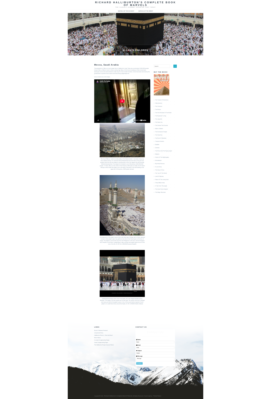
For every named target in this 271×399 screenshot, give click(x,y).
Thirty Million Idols (160, 182)
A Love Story (158, 166)
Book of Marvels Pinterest (101, 330)
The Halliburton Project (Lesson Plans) (104, 345)
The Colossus (158, 106)
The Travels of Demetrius (161, 100)
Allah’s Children (159, 128)
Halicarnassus (158, 103)
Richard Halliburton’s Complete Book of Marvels (135, 4)
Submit (139, 363)
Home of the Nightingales (162, 157)
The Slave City (158, 122)
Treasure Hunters (159, 141)
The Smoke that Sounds (161, 125)
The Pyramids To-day (160, 116)
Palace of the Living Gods (162, 179)
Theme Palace (157, 396)
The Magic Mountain (160, 192)
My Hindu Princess (160, 163)
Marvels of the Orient (145, 11)
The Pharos (158, 109)
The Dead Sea (158, 135)
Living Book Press (98, 333)
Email (139, 345)
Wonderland (158, 160)
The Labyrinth (158, 119)
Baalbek (157, 144)
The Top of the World (161, 173)
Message (139, 356)
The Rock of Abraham (160, 138)
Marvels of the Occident (126, 11)
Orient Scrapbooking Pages (101, 342)
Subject (139, 350)
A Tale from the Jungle (161, 186)
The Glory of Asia (159, 170)
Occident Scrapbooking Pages (101, 340)
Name (139, 339)
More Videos (97, 337)
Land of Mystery (159, 176)
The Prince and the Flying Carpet (163, 151)
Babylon (157, 154)
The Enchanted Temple (161, 131)
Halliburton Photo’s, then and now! (103, 335)
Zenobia (157, 147)
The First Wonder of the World (163, 112)
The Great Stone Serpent (161, 189)
